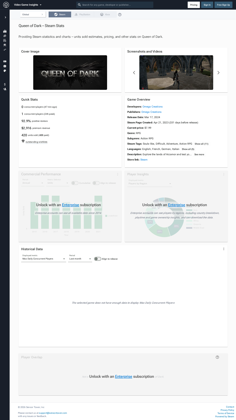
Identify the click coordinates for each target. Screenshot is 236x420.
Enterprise (70, 205)
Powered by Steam (224, 416)
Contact (230, 407)
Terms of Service (226, 413)
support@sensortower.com (53, 413)
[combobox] (117, 5)
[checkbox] (59, 14)
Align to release (110, 259)
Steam (144, 159)
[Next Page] (218, 72)
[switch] (97, 259)
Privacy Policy (227, 410)
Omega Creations (153, 106)
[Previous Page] (134, 72)
